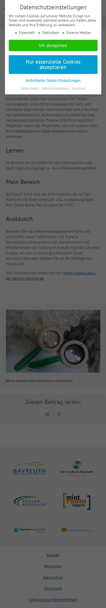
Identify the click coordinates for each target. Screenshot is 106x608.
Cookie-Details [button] (30, 88)
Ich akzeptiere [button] (53, 45)
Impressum (78, 88)
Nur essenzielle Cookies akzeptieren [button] (53, 64)
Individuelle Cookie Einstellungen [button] (53, 80)
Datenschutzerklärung (55, 88)
